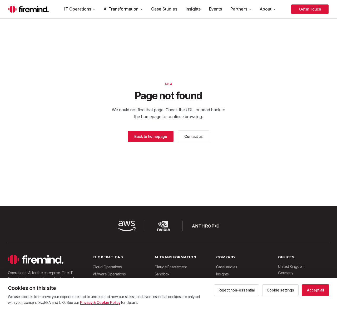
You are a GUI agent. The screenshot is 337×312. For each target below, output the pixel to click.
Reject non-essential (237, 290)
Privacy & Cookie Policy (100, 302)
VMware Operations (109, 274)
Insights (193, 9)
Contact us (193, 136)
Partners (238, 9)
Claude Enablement (171, 267)
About (265, 9)
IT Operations (77, 9)
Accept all (315, 290)
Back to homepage (150, 136)
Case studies (226, 267)
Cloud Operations (107, 267)
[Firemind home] (28, 9)
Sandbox (162, 274)
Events (215, 9)
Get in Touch (310, 9)
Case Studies (164, 9)
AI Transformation (121, 9)
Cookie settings (280, 290)
